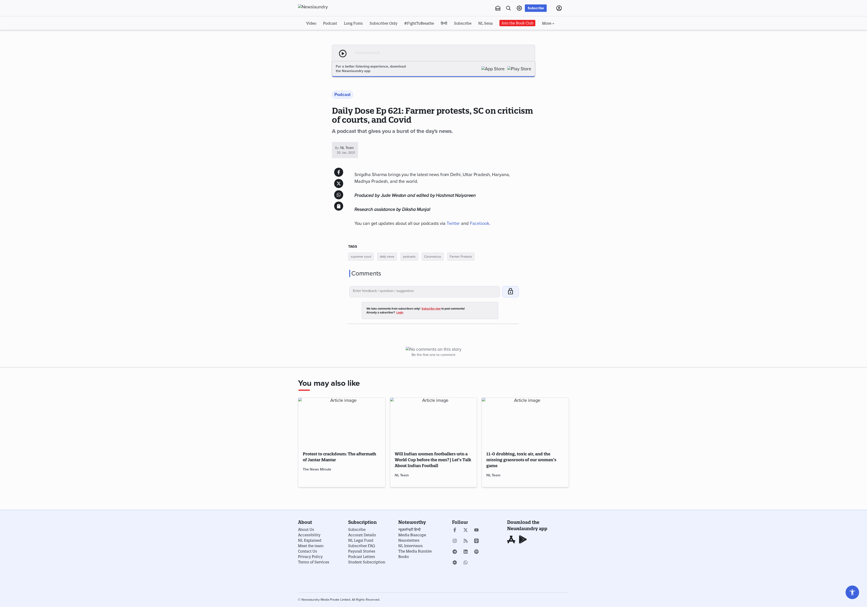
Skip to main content (320, 35)
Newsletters (409, 540)
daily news (387, 257)
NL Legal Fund (360, 540)
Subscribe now (431, 309)
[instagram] (454, 541)
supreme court (361, 257)
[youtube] (476, 530)
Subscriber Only (383, 23)
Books (403, 556)
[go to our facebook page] (454, 530)
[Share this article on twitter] (338, 183)
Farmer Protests (461, 257)
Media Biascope (412, 535)
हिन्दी (444, 23)
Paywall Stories (361, 551)
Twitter (453, 223)
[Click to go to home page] (323, 7)
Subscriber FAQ (361, 545)
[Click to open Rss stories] (465, 541)
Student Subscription (366, 562)
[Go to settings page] (852, 592)
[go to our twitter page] (465, 530)
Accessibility (309, 535)
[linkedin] (465, 552)
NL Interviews (410, 545)
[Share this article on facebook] (338, 172)
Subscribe (536, 8)
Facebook (479, 223)
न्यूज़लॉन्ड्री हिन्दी (409, 529)
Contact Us (307, 551)
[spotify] (476, 552)
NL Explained (309, 540)
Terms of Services (313, 562)
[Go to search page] (508, 8)
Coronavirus (432, 257)
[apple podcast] (476, 541)
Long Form (353, 23)
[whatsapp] (465, 563)
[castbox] (454, 563)
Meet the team (311, 545)
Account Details (362, 535)
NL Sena (485, 23)
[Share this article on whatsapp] (338, 195)
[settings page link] (519, 8)
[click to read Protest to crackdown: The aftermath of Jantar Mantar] (341, 422)
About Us (306, 529)
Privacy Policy (310, 556)
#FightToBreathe (419, 23)
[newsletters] (498, 8)
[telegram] (454, 552)
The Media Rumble (415, 551)
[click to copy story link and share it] (338, 206)
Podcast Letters (361, 556)
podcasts (409, 257)
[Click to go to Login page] (559, 8)
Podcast (330, 23)
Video (311, 23)
